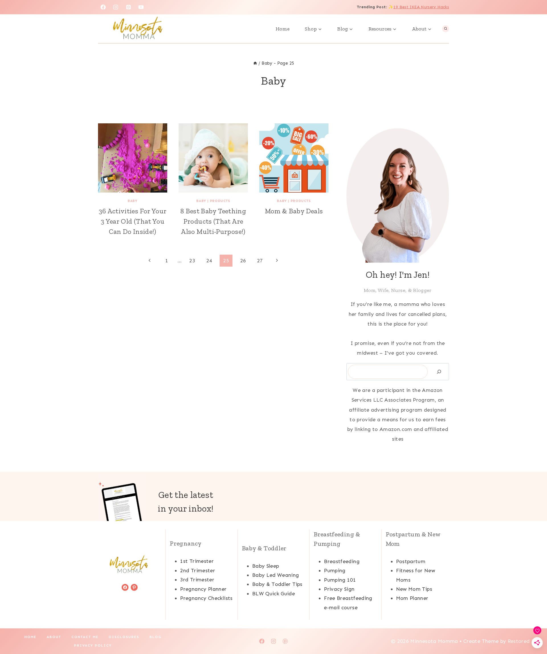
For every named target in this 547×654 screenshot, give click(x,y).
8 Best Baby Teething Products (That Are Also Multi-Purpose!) (213, 221)
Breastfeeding (342, 561)
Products (220, 201)
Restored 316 (524, 641)
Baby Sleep (265, 566)
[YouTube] (141, 7)
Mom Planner (412, 598)
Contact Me (85, 637)
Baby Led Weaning (275, 575)
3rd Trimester (197, 580)
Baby (132, 201)
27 (260, 260)
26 (243, 260)
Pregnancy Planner (203, 589)
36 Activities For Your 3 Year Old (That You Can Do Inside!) (133, 221)
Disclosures (124, 637)
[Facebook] (103, 7)
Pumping (335, 570)
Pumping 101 (340, 580)
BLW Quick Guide (273, 593)
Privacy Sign (339, 589)
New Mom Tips (414, 589)
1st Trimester (197, 561)
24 (209, 260)
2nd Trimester (197, 570)
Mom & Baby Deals (294, 211)
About (54, 637)
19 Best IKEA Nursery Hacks (421, 7)
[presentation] (132, 158)
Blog (156, 637)
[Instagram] (116, 7)
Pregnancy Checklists (206, 598)
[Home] (255, 63)
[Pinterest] (128, 7)
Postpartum (411, 561)
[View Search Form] (445, 28)
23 (192, 260)
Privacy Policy (93, 645)
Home (282, 29)
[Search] (439, 372)
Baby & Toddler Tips (277, 584)
